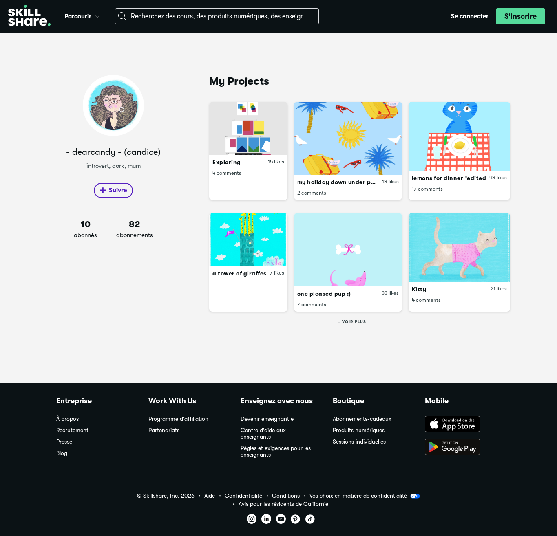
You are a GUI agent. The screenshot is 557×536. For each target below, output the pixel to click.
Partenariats (163, 430)
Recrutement (72, 430)
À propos (67, 419)
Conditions (286, 496)
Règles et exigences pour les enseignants (276, 451)
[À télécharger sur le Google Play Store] (463, 448)
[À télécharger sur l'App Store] (463, 425)
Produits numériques (359, 430)
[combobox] (217, 16)
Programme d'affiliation (178, 419)
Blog (61, 453)
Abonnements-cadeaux (362, 419)
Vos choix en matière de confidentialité (358, 495)
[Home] (29, 16)
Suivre (118, 190)
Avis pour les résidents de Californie (283, 504)
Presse (64, 442)
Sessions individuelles (359, 442)
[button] (97, 15)
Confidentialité (243, 496)
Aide (209, 496)
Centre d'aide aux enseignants (263, 433)
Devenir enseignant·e (267, 419)
